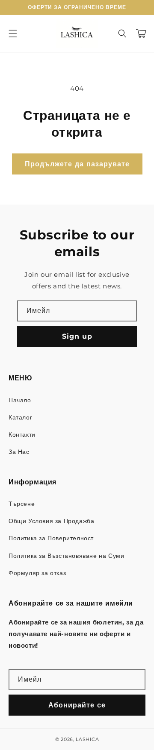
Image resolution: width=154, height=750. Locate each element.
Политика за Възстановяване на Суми (66, 556)
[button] (12, 33)
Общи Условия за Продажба (51, 521)
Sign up (77, 336)
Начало (20, 400)
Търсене (22, 504)
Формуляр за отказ (37, 573)
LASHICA (87, 739)
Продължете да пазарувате (77, 164)
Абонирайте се (77, 705)
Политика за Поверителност (51, 538)
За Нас (19, 452)
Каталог (20, 417)
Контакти (22, 434)
